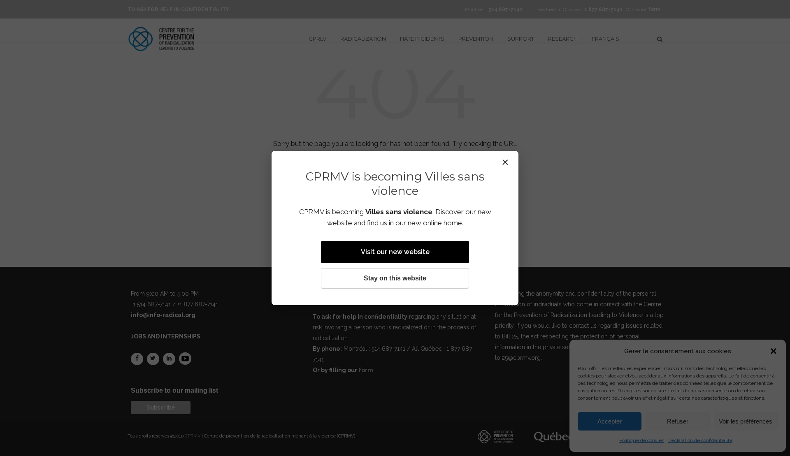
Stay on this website (395, 278)
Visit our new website (395, 252)
